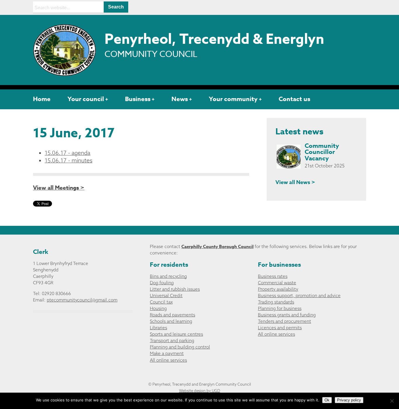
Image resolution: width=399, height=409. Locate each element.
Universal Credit (166, 295)
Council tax (161, 302)
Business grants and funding (287, 315)
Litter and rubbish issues (175, 289)
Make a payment (167, 353)
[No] (392, 401)
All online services (168, 360)
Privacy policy (349, 400)
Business (137, 99)
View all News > (295, 182)
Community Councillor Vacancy (322, 152)
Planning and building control (180, 347)
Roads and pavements (172, 315)
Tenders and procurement (284, 321)
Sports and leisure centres (176, 334)
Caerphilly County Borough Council (217, 246)
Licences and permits (280, 327)
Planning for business (279, 308)
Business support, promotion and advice (299, 295)
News (179, 99)
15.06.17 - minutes (68, 160)
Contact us (294, 99)
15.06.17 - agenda (67, 152)
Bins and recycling (168, 276)
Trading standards (276, 302)
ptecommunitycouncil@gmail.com (82, 300)
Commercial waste (277, 282)
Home (42, 99)
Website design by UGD (199, 390)
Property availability (278, 289)
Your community (233, 99)
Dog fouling (162, 282)
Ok (327, 400)
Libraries (158, 327)
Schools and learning (171, 321)
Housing (158, 308)
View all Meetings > (58, 188)
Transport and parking (172, 340)
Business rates (272, 276)
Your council (85, 99)
